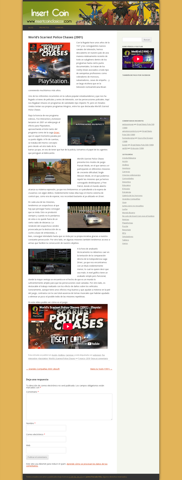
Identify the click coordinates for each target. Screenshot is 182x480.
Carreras (69, 355)
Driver (56, 132)
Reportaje (126, 229)
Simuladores (127, 236)
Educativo (126, 185)
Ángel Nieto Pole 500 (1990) (142, 145)
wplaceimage (128, 124)
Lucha (124, 209)
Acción (54, 355)
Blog (30, 27)
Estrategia (126, 192)
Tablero (125, 240)
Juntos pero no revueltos (133, 205)
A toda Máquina (129, 158)
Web (28, 445)
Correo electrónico (35, 434)
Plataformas (127, 223)
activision (97, 355)
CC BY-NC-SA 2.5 (75, 477)
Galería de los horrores (132, 195)
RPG (124, 233)
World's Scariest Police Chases (62, 358)
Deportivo (126, 182)
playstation (43, 358)
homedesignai (128, 138)
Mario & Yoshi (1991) (101, 369)
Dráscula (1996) (137, 148)
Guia (124, 202)
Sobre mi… (59, 27)
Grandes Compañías (131, 199)
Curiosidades (128, 178)
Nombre (31, 423)
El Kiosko (126, 188)
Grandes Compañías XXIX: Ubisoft (43, 369)
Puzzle (125, 226)
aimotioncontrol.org (130, 131)
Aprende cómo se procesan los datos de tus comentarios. (66, 464)
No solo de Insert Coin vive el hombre (138, 216)
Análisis (61, 355)
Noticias (125, 219)
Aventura (126, 168)
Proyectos (44, 27)
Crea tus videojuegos (131, 175)
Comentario (32, 391)
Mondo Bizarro (128, 212)
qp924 (125, 148)
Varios (125, 243)
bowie (125, 145)
